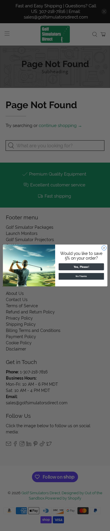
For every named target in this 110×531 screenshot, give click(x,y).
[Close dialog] (103, 248)
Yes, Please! (81, 267)
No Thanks (81, 276)
